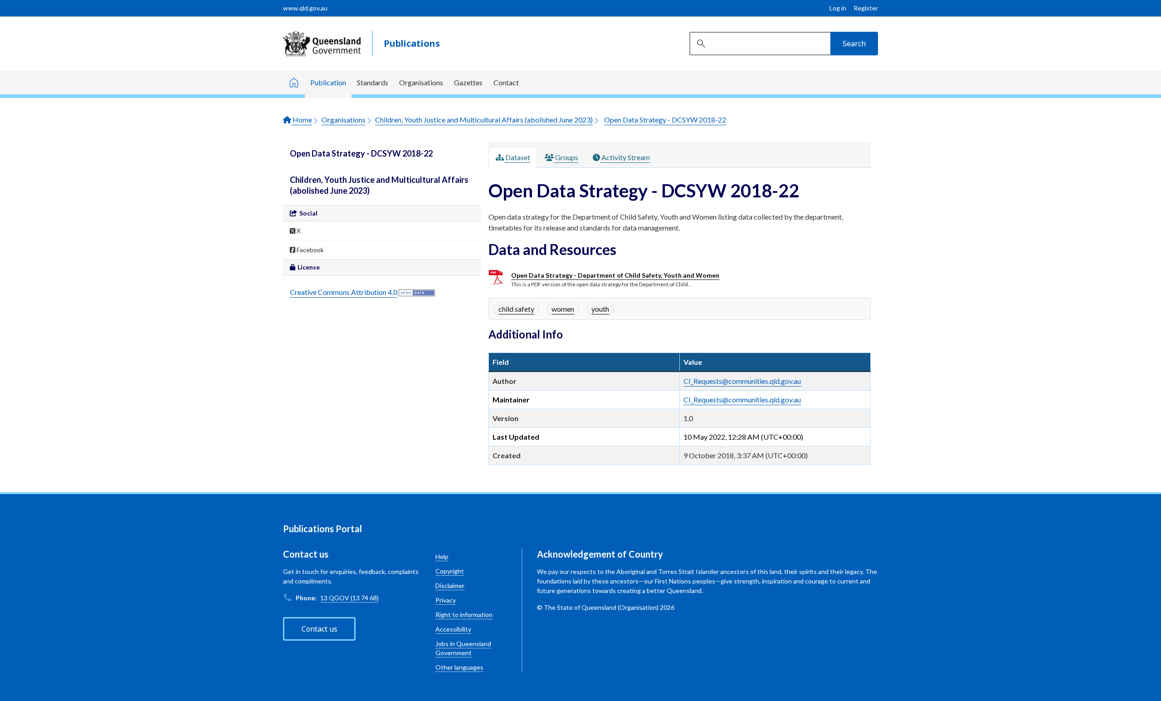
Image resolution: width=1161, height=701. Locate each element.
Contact (506, 82)
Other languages (459, 667)
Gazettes (468, 82)
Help (442, 556)
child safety (516, 308)
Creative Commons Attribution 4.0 (343, 292)
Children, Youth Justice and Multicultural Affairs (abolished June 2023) (484, 119)
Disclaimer (449, 585)
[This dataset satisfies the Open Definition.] (417, 292)
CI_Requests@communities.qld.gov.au (742, 381)
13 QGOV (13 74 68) (349, 598)
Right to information (464, 614)
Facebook (309, 250)
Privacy (445, 600)
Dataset (517, 157)
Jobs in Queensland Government (463, 648)
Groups (566, 157)
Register (866, 8)
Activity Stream (625, 157)
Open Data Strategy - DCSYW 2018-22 (665, 119)
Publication (328, 82)
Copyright (449, 571)
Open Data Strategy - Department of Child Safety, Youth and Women (615, 275)
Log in (837, 8)
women (562, 308)
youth (600, 308)
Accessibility (453, 629)
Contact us (319, 629)
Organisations (421, 82)
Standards (372, 82)
